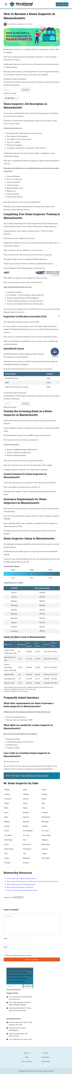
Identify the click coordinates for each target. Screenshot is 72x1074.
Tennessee (45, 849)
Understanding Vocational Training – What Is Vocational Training (20, 1009)
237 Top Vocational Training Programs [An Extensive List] (20, 998)
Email (6, 947)
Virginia (6, 858)
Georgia (6, 803)
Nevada (6, 831)
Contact (45, 1053)
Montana (25, 826)
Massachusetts (46, 817)
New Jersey (45, 831)
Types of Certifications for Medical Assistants (22, 890)
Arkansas (7, 794)
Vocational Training (36, 1071)
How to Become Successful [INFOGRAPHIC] (17, 1029)
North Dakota (8, 840)
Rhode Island (46, 844)
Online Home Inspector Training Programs (21, 884)
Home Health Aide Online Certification (20, 887)
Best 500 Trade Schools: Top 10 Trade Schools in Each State (20, 1023)
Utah (24, 853)
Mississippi (45, 822)
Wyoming (26, 863)
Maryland (26, 817)
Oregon (6, 844)
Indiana (25, 808)
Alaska (25, 790)
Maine (6, 817)
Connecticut (7, 799)
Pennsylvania (27, 844)
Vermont (44, 853)
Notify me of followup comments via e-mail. (18, 955)
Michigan (7, 822)
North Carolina (46, 835)
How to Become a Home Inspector (34, 776)
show (15, 98)
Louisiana (45, 812)
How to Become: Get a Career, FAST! (20, 1039)
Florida (44, 799)
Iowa (43, 808)
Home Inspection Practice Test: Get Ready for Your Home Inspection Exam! (32, 881)
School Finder (45, 1061)
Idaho (43, 803)
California (26, 794)
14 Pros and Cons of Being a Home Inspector (22, 878)
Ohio (24, 840)
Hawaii (25, 803)
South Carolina (8, 849)
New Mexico (8, 835)
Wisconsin (7, 863)
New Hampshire (28, 831)
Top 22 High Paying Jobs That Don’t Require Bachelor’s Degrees (19, 1003)
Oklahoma (45, 840)
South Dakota (27, 849)
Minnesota (26, 822)
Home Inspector (18, 897)
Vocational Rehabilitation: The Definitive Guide (18, 1035)
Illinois (6, 808)
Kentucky (26, 812)
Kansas (6, 812)
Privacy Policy (45, 1057)
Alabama (7, 790)
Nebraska (44, 826)
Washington (26, 858)
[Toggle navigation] (6, 4)
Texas (6, 853)
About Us (27, 1053)
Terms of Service (26, 1061)
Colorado (44, 794)
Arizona (44, 790)
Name (6, 938)
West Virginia (46, 858)
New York (26, 835)
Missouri (6, 826)
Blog (26, 1057)
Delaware (26, 799)
